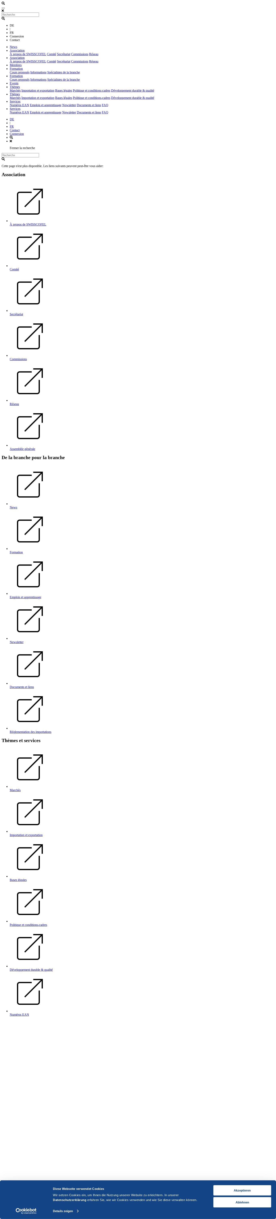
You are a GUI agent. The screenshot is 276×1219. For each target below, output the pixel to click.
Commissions (79, 54)
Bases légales (63, 90)
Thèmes (15, 87)
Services (15, 101)
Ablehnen (242, 1202)
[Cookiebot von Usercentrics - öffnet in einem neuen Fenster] (26, 1211)
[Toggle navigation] (3, 8)
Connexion (17, 134)
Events (14, 83)
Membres (16, 65)
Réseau (93, 54)
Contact (15, 130)
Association (17, 50)
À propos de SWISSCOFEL (28, 54)
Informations (38, 72)
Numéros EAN (19, 105)
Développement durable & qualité (132, 90)
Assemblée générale (22, 449)
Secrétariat (63, 54)
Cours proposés (19, 72)
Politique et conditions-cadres (91, 90)
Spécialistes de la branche (63, 72)
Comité (51, 54)
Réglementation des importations (30, 732)
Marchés (15, 90)
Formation (16, 68)
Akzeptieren (242, 1190)
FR (12, 126)
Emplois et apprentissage (45, 105)
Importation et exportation (37, 90)
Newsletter (69, 105)
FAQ (105, 105)
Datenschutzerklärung (69, 1200)
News (13, 47)
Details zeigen (63, 1211)
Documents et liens (89, 105)
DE (12, 119)
